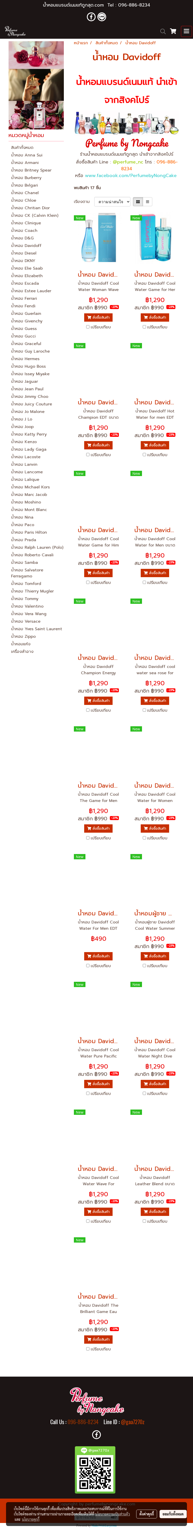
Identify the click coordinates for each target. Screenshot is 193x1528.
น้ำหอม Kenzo (24, 442)
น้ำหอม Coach (24, 231)
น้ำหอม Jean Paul (27, 389)
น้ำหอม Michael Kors (30, 487)
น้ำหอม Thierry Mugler (32, 591)
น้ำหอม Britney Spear (31, 170)
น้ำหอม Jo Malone (27, 412)
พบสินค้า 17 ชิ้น (87, 188)
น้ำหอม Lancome (27, 472)
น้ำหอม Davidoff (26, 246)
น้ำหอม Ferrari (24, 298)
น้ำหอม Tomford (26, 584)
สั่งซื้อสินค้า (100, 317)
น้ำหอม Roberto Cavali (32, 555)
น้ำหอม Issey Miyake (30, 374)
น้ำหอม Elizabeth (27, 276)
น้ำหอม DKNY (23, 261)
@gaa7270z (132, 1422)
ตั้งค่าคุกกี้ (146, 1514)
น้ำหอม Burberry (26, 178)
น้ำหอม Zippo (23, 636)
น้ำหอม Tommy (24, 599)
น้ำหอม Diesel (23, 253)
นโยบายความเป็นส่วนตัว (112, 1514)
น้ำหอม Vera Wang (28, 614)
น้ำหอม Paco (22, 525)
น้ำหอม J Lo (21, 419)
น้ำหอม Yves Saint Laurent (36, 629)
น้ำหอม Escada (25, 283)
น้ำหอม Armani (25, 163)
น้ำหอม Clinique (26, 223)
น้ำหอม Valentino (27, 606)
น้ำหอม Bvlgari (24, 185)
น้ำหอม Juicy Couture (31, 404)
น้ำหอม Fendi (23, 306)
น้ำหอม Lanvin (24, 464)
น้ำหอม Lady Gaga (28, 449)
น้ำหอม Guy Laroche (30, 351)
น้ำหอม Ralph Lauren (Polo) (37, 547)
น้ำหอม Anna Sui (26, 155)
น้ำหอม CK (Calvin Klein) (34, 216)
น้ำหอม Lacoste (25, 457)
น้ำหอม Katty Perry (29, 434)
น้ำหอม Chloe (23, 200)
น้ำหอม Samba (24, 563)
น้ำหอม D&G (22, 238)
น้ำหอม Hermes (25, 359)
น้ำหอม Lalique (25, 480)
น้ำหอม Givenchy (26, 321)
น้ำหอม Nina (22, 517)
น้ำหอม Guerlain (26, 314)
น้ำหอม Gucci (23, 336)
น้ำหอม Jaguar (24, 381)
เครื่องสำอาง (22, 652)
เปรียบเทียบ (101, 327)
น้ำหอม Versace (25, 621)
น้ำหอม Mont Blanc (29, 510)
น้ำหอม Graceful (26, 344)
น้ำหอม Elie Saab (27, 268)
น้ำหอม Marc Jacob (29, 495)
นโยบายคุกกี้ (30, 1519)
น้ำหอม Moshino (26, 502)
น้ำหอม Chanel (25, 193)
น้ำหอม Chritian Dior (30, 208)
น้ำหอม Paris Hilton (29, 532)
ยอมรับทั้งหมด (173, 1514)
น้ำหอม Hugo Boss (28, 366)
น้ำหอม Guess (24, 329)
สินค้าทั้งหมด (22, 148)
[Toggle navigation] (186, 31)
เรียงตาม (84, 202)
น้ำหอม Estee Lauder (31, 291)
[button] (161, 31)
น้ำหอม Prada (23, 540)
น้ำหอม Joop (22, 427)
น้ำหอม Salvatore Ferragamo (27, 573)
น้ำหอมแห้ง (20, 644)
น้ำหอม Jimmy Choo (29, 397)
